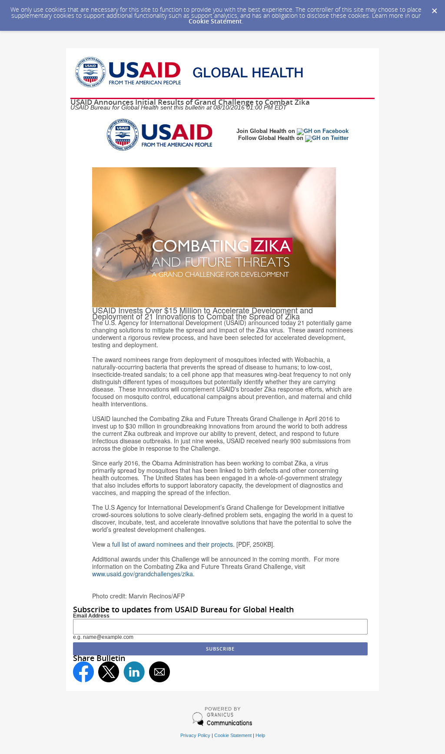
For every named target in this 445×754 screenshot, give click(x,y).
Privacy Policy (195, 735)
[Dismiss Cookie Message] (434, 8)
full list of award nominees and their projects (172, 544)
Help (260, 735)
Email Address (91, 616)
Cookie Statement (215, 21)
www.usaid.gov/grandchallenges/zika (142, 573)
